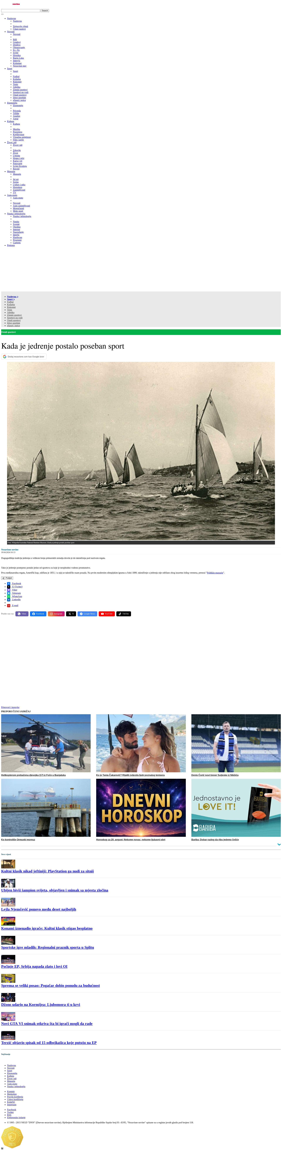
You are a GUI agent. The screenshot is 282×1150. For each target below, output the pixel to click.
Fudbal (10, 302)
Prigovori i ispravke (10, 707)
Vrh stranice (9, 1060)
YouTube (109, 614)
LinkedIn (16, 599)
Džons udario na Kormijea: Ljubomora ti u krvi (40, 1004)
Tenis (9, 310)
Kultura (10, 121)
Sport (9, 68)
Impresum (11, 1104)
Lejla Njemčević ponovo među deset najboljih (38, 909)
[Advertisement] (141, 269)
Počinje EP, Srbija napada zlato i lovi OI (34, 966)
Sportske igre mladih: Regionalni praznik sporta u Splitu (47, 947)
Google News (89, 614)
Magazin (11, 171)
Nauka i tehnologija (16, 213)
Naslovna (11, 18)
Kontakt (11, 1091)
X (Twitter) (16, 586)
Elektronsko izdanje (16, 1117)
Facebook (16, 583)
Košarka (11, 304)
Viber (14, 590)
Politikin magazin (215, 572)
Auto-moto (12, 195)
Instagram (58, 614)
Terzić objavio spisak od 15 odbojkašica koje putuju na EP (49, 1043)
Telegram (16, 593)
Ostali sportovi (14, 320)
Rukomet (11, 307)
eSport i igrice (13, 325)
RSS (9, 1115)
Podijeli (8, 578)
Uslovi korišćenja (15, 1099)
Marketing (12, 1094)
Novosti (10, 31)
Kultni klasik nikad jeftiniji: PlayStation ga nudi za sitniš (47, 871)
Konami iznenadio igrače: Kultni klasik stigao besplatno (47, 928)
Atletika (10, 312)
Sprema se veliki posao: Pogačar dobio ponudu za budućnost (50, 985)
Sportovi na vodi (14, 317)
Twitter (10, 1112)
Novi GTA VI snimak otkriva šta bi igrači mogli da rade (47, 1023)
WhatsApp (16, 596)
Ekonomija (12, 103)
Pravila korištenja (15, 1096)
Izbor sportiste (13, 323)
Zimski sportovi (14, 315)
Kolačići (11, 1102)
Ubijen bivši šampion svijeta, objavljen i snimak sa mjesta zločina (54, 890)
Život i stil (11, 142)
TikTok (125, 614)
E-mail (14, 605)
